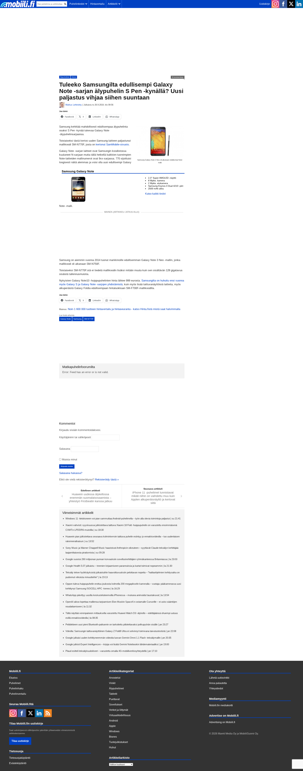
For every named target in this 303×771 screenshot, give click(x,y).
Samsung (77, 319)
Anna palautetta (218, 683)
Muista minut (69, 459)
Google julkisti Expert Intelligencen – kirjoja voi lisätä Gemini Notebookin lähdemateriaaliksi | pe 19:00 (117, 644)
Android (113, 720)
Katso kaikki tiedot (155, 193)
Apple (112, 726)
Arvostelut (114, 677)
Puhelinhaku (16, 688)
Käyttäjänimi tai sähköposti (75, 437)
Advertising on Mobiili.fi (222, 722)
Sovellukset (115, 704)
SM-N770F (88, 319)
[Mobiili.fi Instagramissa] (275, 4)
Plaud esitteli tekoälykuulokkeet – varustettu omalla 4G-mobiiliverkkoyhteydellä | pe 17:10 (111, 651)
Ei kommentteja (177, 77)
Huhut (74, 77)
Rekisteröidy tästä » (107, 479)
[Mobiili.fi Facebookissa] (283, 4)
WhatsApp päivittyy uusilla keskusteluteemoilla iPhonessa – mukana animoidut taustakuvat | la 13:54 (117, 595)
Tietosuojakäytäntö (19, 757)
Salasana (64, 448)
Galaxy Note (65, 319)
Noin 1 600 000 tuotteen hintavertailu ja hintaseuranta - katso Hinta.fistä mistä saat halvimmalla (124, 309)
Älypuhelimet (64, 77)
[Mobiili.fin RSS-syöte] (48, 713)
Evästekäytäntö (17, 763)
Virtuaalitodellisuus (120, 715)
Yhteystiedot (216, 688)
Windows (114, 731)
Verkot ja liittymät (118, 710)
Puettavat (114, 699)
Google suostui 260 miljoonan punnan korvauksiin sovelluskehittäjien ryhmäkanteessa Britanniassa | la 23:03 (121, 559)
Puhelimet (15, 683)
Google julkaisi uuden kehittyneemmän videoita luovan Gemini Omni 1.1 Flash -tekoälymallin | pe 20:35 (118, 637)
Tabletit (113, 693)
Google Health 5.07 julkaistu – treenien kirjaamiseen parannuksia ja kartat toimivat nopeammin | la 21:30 (118, 565)
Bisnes (113, 736)
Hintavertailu (97, 4)
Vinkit (112, 683)
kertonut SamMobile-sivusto (112, 144)
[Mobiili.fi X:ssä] (291, 4)
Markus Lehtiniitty (73, 105)
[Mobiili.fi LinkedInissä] (299, 4)
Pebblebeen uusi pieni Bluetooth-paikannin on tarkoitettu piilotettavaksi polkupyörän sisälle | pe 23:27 (116, 624)
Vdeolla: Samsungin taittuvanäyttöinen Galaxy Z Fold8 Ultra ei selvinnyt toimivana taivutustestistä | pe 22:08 (120, 631)
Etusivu (13, 677)
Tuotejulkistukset (118, 742)
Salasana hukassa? (70, 473)
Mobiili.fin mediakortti (221, 705)
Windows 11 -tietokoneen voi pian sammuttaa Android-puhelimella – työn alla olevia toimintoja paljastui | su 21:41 (123, 518)
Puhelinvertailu (17, 693)
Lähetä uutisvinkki (219, 677)
